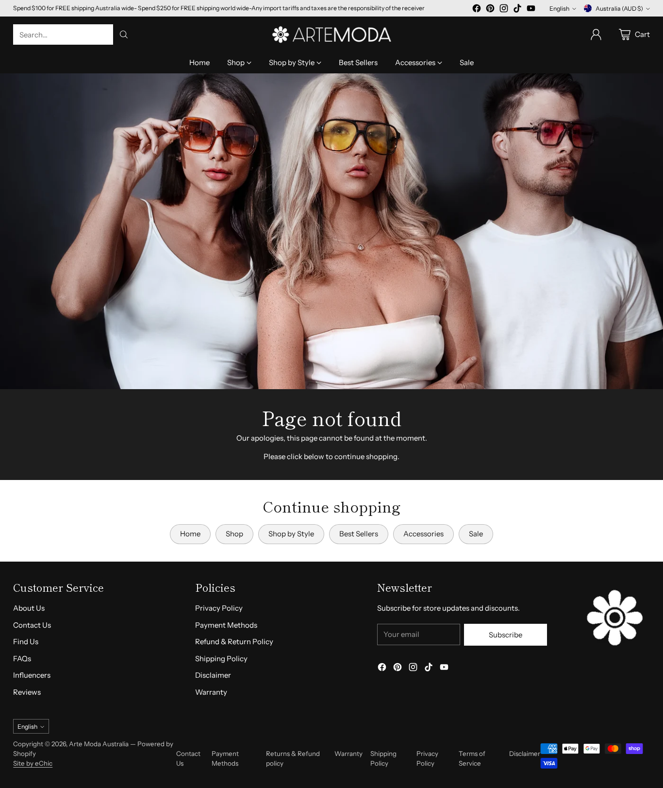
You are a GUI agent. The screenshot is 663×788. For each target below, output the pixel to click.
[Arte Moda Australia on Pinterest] (490, 10)
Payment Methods (226, 625)
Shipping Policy (221, 658)
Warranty (211, 692)
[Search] (123, 34)
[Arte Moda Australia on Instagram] (504, 10)
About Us (29, 608)
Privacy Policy (219, 608)
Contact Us (32, 625)
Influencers (31, 675)
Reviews (27, 692)
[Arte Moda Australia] (331, 34)
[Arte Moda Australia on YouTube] (531, 10)
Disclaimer (213, 675)
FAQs (22, 658)
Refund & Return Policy (234, 641)
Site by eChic (32, 763)
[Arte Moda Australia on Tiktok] (517, 10)
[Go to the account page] (596, 34)
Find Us (25, 641)
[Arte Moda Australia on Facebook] (476, 10)
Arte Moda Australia (99, 744)
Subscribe (505, 634)
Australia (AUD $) (619, 8)
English (559, 8)
